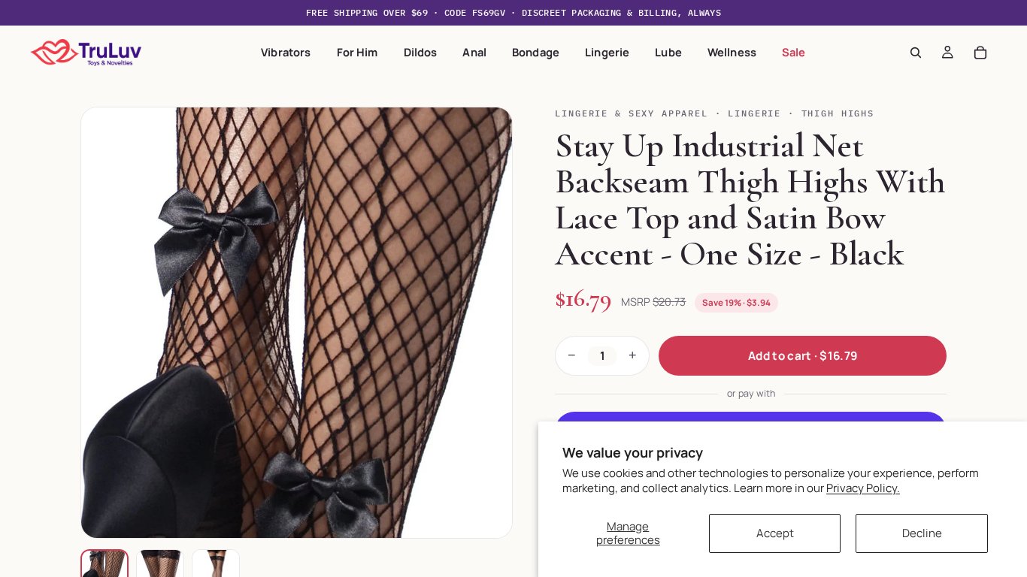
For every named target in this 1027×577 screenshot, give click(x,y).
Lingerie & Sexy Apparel (631, 113)
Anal (474, 51)
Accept (775, 533)
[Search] (915, 52)
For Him (357, 51)
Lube (668, 51)
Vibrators (286, 51)
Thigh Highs (837, 113)
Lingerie (607, 51)
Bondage (535, 51)
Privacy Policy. (863, 488)
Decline (922, 533)
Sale (794, 51)
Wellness (731, 51)
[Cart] (980, 52)
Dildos (421, 51)
